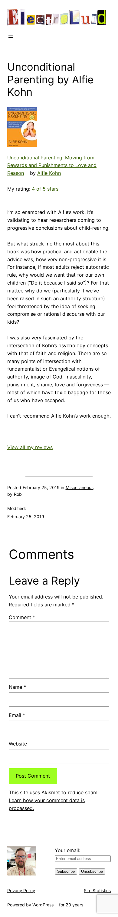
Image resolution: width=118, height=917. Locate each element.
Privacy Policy (21, 890)
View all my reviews (30, 447)
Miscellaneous (79, 487)
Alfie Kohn (49, 173)
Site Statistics (97, 890)
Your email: (67, 850)
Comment (22, 617)
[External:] (22, 127)
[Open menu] (11, 36)
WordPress (43, 904)
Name (17, 687)
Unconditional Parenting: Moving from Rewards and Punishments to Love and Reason (52, 165)
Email (17, 715)
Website (18, 744)
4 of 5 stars (45, 189)
